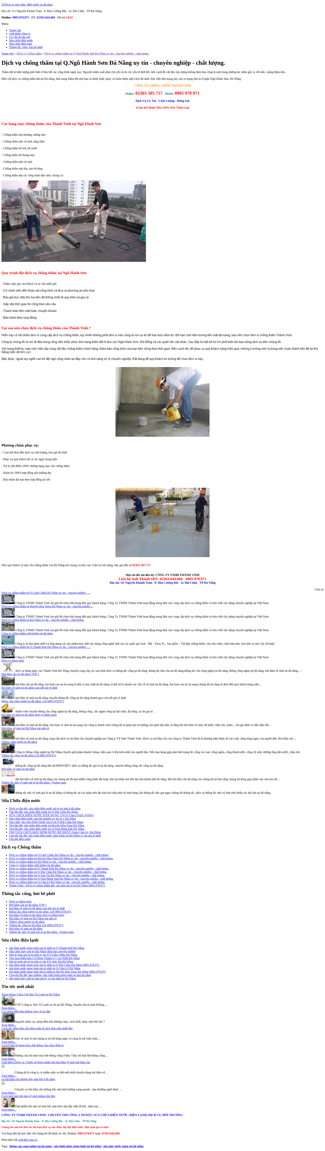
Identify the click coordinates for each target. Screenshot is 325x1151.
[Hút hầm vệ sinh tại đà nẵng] (8, 779)
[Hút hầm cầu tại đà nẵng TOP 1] (8, 684)
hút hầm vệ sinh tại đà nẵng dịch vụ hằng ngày (29, 714)
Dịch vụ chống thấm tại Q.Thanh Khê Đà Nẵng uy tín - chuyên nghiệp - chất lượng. (59, 868)
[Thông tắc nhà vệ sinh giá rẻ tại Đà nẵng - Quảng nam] (8, 792)
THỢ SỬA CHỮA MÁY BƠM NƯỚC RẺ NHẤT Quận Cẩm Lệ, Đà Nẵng (55, 832)
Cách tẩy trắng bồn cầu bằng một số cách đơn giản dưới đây (37, 1028)
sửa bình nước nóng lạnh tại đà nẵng (77, 1146)
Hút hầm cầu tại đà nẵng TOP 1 (20, 674)
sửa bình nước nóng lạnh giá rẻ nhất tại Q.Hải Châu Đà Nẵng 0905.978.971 (54, 965)
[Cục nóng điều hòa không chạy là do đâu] (8, 1021)
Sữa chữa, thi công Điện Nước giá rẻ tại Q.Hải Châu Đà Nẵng (46, 822)
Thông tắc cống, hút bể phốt (26, 47)
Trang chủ (15, 30)
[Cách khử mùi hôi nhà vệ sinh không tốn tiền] (8, 1106)
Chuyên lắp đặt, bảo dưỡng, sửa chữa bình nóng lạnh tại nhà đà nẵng (50, 975)
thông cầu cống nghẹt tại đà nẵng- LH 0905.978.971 (33, 701)
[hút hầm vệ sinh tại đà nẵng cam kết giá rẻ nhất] (8, 697)
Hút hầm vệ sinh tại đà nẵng (18, 769)
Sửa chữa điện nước (21, 40)
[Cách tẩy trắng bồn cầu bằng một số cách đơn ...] (8, 1038)
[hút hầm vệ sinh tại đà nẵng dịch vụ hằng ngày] (8, 725)
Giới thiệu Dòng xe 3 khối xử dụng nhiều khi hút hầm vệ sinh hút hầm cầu (46, 1062)
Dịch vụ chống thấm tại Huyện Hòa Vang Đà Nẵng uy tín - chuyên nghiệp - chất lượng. (61, 858)
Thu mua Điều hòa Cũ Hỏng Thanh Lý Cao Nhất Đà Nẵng (44, 958)
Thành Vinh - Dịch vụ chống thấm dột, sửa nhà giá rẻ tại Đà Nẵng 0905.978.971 (57, 885)
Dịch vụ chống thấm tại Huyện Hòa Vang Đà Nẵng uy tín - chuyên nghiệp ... (47, 606)
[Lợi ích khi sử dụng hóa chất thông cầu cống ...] (8, 1055)
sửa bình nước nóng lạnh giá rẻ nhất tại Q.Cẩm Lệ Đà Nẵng (44, 968)
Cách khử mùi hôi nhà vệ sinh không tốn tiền (28, 1096)
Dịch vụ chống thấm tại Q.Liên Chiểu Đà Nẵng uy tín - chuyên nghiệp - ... (46, 592)
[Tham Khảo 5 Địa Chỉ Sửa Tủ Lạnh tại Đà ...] (8, 1004)
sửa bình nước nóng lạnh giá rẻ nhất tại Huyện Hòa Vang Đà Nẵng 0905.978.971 (57, 971)
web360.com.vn (27, 1139)
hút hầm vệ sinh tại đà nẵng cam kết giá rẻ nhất (29, 687)
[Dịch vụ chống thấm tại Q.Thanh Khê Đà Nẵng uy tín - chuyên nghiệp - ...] (8, 657)
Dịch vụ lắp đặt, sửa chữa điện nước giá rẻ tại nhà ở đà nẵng (44, 808)
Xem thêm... (9, 1008)
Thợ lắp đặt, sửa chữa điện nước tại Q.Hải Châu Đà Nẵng (43, 812)
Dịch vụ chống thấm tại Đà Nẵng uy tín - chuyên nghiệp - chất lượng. (43, 620)
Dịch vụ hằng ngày (13, 660)
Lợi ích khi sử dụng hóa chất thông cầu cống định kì (33, 1045)
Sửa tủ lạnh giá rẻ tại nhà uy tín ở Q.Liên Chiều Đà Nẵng (43, 954)
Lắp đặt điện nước (20, 839)
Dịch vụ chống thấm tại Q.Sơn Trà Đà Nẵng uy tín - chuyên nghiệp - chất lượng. (57, 875)
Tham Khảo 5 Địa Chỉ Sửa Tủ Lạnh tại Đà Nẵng (31, 994)
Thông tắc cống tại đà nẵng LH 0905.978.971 (29, 755)
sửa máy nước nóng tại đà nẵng (123, 1146)
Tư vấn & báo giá (19, 37)
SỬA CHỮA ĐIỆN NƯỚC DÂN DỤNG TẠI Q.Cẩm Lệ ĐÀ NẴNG (51, 815)
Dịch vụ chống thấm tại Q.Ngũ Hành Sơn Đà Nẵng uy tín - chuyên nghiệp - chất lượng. (61, 878)
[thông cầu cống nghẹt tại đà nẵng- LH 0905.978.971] (8, 711)
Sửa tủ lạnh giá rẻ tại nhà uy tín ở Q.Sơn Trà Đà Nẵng (41, 961)
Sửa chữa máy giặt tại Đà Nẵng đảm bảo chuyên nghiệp (42, 951)
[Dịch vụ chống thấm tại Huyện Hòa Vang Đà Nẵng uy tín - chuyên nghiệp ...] (8, 616)
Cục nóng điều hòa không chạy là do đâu (26, 1011)
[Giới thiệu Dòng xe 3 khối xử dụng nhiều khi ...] (8, 1072)
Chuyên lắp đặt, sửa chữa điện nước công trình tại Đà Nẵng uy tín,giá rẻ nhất (55, 835)
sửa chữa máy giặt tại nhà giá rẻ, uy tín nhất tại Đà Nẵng (42, 978)
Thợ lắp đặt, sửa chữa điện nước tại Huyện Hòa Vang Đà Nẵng (46, 825)
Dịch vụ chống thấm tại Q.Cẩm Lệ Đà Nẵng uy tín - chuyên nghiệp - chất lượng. (57, 882)
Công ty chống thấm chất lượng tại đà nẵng (27, 633)
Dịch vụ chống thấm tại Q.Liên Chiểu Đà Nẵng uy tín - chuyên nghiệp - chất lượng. (59, 855)
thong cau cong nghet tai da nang (30, 1146)
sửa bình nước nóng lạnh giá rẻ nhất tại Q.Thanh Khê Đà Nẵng (46, 948)
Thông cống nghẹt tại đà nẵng (19, 741)
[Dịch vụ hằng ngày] (8, 670)
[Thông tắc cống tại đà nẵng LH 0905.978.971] (8, 765)
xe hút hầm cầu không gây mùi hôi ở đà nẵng (28, 1079)
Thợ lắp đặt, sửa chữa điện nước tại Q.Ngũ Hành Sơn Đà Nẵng (46, 828)
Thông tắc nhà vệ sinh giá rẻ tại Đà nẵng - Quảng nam (34, 782)
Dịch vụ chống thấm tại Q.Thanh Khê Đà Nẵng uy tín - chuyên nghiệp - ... (46, 647)
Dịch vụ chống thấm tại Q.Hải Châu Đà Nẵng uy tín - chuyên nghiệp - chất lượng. (58, 872)
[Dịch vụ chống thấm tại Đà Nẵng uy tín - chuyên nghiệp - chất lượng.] (8, 630)
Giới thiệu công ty (19, 33)
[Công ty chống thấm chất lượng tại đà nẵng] (8, 643)
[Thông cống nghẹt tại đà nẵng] (8, 752)
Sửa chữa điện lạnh (20, 43)
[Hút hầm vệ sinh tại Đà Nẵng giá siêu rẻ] (8, 738)
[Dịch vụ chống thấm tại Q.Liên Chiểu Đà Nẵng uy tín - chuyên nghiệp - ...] (8, 603)
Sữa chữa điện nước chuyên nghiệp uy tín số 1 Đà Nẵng (42, 818)
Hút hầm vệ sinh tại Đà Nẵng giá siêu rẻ (25, 728)
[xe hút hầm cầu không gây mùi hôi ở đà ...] (8, 1089)
